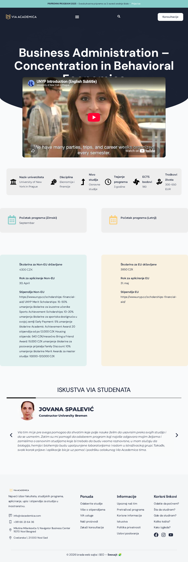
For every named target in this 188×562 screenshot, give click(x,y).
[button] (77, 17)
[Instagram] (163, 535)
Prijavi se (136, 3)
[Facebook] (156, 535)
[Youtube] (171, 535)
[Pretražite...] (118, 17)
